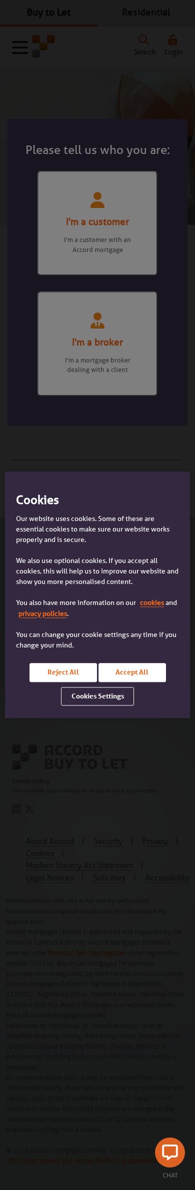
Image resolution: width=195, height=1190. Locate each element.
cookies (152, 603)
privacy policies (42, 613)
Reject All (63, 672)
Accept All (132, 672)
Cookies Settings (98, 696)
